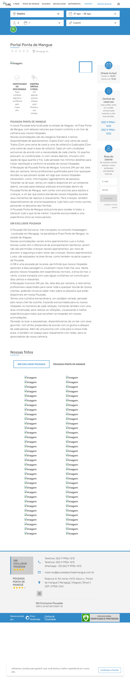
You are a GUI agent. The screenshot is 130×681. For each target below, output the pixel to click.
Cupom (77, 22)
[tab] (31, 364)
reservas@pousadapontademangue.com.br (69, 572)
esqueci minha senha (110, 206)
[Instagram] (39, 593)
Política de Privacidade (50, 617)
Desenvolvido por (25, 618)
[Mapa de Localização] (108, 580)
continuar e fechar (109, 670)
